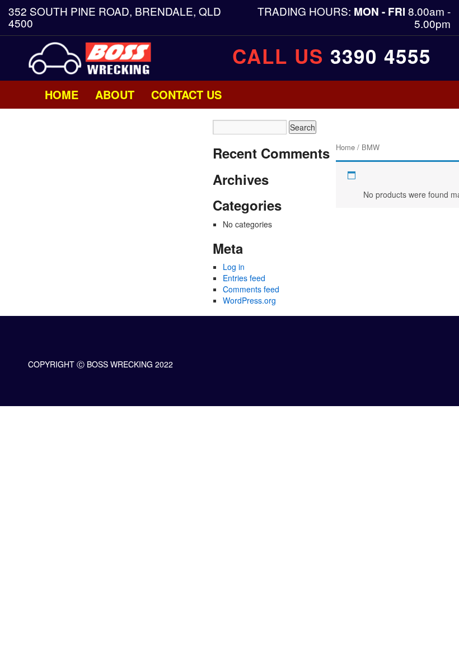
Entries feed (244, 277)
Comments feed (251, 289)
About (114, 94)
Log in (234, 266)
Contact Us (186, 94)
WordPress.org (249, 300)
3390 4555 (380, 56)
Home (61, 94)
